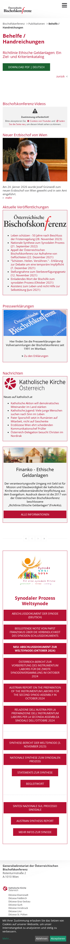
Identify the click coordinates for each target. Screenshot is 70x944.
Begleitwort (35, 783)
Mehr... (7, 938)
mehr (8, 197)
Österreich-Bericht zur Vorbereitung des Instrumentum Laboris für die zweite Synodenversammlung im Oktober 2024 (35, 669)
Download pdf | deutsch (26, 67)
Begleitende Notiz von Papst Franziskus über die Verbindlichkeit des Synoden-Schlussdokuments (35, 632)
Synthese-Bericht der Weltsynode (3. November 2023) (35, 744)
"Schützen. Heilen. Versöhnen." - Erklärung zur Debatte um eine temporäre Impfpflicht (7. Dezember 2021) (37, 264)
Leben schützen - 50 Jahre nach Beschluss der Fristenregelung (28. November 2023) (36, 237)
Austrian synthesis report (35, 821)
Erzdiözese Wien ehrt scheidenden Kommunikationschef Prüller (32, 426)
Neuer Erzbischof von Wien (25, 134)
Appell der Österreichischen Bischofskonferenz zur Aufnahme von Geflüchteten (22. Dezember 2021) (34, 253)
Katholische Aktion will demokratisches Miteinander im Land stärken (35, 405)
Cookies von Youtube (40, 120)
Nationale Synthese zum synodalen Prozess (35, 759)
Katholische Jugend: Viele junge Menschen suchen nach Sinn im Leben (36, 412)
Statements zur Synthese (35, 772)
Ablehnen (42, 938)
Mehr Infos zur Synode (35, 832)
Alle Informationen (35, 514)
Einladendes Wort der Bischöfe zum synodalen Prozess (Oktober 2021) (33, 280)
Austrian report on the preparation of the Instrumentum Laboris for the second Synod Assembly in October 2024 (35, 693)
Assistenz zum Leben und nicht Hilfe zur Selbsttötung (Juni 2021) (35, 288)
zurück (60, 76)
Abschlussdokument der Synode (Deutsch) (35, 615)
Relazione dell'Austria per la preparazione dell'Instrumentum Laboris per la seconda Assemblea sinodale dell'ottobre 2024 (35, 715)
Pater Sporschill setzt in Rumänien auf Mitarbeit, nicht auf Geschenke (34, 419)
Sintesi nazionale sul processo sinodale (35, 807)
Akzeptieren (58, 938)
